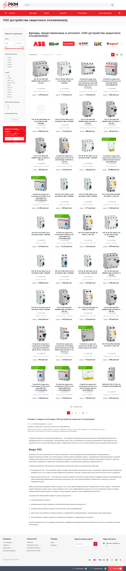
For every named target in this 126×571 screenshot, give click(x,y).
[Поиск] (112, 5)
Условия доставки (33, 548)
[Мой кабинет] (119, 13)
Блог (52, 542)
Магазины (6, 548)
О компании (7, 542)
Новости (6, 545)
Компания (7, 539)
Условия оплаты (33, 545)
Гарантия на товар (33, 550)
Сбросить (15, 119)
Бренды (54, 545)
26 (83, 413)
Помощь (30, 542)
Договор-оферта (9, 551)
